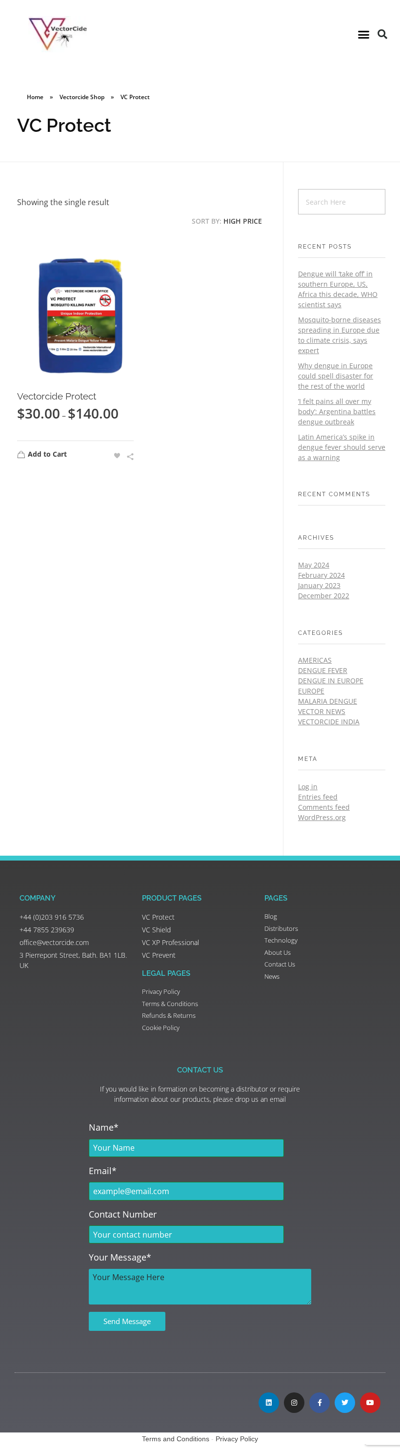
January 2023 (319, 585)
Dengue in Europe (330, 680)
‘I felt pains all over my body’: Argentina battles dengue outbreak (337, 411)
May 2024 (313, 564)
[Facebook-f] (319, 1402)
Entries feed (318, 796)
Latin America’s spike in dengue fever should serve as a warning (341, 447)
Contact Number (123, 1214)
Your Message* (120, 1257)
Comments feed (324, 807)
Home (35, 97)
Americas (315, 660)
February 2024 (321, 575)
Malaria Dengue (327, 701)
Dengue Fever (322, 670)
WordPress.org (322, 817)
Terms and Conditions (175, 1439)
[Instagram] (294, 1402)
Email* (103, 1171)
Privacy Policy (237, 1439)
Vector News (321, 711)
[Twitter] (345, 1402)
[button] (364, 34)
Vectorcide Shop (82, 97)
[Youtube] (370, 1402)
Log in (308, 786)
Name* (104, 1127)
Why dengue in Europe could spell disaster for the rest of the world (335, 376)
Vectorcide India (329, 721)
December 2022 (323, 595)
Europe (311, 690)
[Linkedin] (269, 1402)
